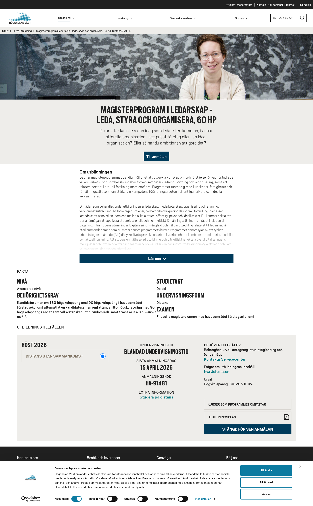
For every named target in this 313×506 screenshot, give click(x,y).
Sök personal (275, 5)
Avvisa (266, 494)
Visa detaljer (203, 498)
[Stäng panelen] (300, 466)
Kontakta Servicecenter (225, 359)
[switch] (112, 499)
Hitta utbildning (22, 31)
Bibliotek (289, 5)
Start (5, 31)
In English (305, 5)
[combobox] (288, 18)
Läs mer (154, 258)
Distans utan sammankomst (54, 356)
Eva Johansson (216, 371)
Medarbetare (244, 5)
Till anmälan (156, 156)
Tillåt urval (266, 482)
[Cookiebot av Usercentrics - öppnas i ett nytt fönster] (31, 499)
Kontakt (261, 5)
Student (230, 5)
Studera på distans (156, 397)
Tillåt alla (266, 470)
